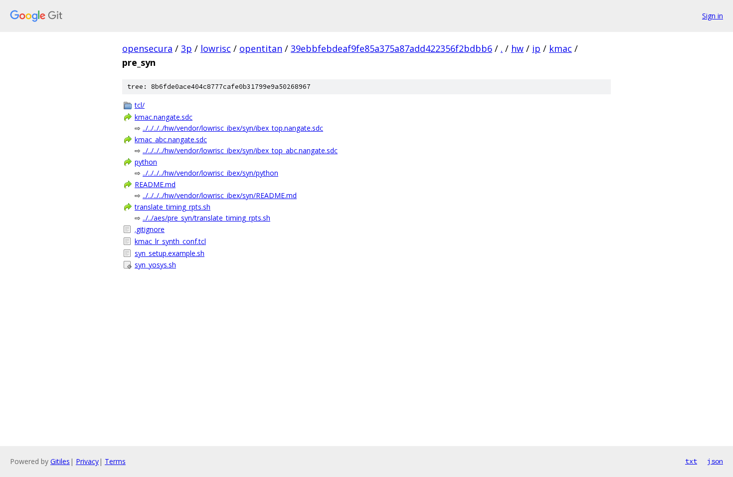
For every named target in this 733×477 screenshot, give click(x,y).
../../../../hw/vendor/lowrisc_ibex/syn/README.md (220, 195)
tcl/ (140, 105)
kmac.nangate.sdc (163, 117)
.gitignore (150, 229)
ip (536, 48)
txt (691, 461)
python (146, 162)
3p (186, 48)
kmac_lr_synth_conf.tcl (170, 241)
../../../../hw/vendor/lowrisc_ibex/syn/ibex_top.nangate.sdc (233, 128)
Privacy (87, 461)
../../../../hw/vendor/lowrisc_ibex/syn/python (210, 173)
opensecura (147, 48)
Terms (115, 461)
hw (517, 48)
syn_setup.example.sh (169, 253)
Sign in (712, 15)
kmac (560, 48)
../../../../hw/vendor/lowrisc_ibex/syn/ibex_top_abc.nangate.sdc (240, 150)
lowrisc (215, 48)
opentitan (260, 48)
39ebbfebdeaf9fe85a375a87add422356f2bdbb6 (391, 48)
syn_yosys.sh (155, 264)
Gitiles (60, 461)
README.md (155, 184)
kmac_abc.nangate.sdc (171, 139)
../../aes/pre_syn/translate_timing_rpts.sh (206, 218)
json (715, 461)
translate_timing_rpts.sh (172, 207)
